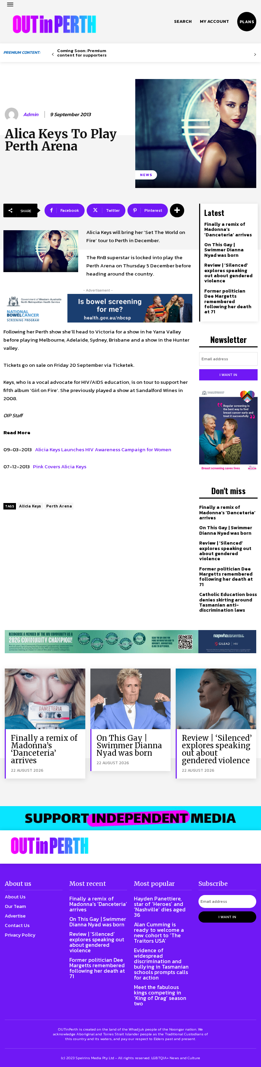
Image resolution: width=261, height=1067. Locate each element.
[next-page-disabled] (255, 54)
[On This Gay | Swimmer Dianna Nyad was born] (130, 699)
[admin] (12, 114)
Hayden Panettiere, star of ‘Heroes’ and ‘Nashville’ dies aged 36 (160, 906)
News (146, 174)
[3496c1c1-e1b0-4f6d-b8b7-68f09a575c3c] (130, 642)
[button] (183, 21)
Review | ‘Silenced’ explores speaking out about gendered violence (228, 273)
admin (30, 114)
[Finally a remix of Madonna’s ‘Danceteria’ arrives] (45, 699)
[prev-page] (53, 54)
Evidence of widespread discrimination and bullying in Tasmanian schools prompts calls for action (161, 964)
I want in (228, 374)
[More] (177, 210)
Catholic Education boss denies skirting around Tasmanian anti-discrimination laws (228, 602)
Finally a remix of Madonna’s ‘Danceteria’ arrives (228, 229)
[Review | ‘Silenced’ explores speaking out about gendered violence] (216, 699)
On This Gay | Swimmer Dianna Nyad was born (224, 250)
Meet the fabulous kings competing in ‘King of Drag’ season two (160, 995)
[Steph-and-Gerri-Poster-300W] (228, 431)
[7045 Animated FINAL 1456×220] (97, 308)
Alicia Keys (30, 506)
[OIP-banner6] (130, 818)
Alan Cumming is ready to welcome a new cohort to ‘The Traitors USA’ (159, 932)
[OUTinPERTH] (54, 24)
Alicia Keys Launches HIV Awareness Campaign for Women (103, 449)
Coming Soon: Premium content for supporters (82, 52)
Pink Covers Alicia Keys (59, 466)
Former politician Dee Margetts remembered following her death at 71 (227, 301)
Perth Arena (59, 506)
